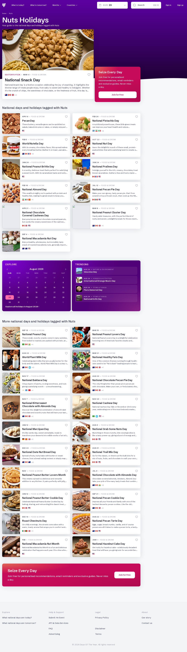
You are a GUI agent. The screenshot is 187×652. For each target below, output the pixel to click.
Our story (146, 617)
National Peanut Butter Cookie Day (42, 497)
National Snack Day (22, 80)
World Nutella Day (32, 143)
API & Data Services (58, 623)
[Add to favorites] (89, 75)
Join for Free (118, 95)
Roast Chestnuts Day (34, 520)
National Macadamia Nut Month (40, 543)
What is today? (17, 5)
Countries (71, 5)
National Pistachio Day (105, 120)
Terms (98, 634)
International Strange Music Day (99, 281)
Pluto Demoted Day (93, 290)
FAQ (51, 628)
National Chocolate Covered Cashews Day (35, 214)
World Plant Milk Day (34, 357)
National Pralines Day (105, 166)
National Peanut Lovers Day (108, 334)
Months (56, 5)
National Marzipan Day (35, 429)
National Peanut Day (34, 334)
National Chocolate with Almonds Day (114, 474)
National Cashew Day (104, 403)
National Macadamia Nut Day (39, 238)
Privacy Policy (102, 617)
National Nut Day (102, 143)
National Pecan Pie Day (106, 189)
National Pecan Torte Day (107, 520)
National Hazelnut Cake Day (108, 543)
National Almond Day (34, 189)
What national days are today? (17, 617)
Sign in (168, 5)
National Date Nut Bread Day (39, 452)
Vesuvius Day (90, 272)
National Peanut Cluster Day (109, 212)
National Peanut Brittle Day (38, 166)
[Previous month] (7, 269)
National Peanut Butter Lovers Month (44, 474)
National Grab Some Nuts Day (109, 429)
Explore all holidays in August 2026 (21, 306)
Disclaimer (100, 628)
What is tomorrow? (38, 5)
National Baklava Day (34, 380)
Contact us (147, 623)
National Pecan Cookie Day (108, 497)
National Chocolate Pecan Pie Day (112, 380)
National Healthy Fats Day (107, 357)
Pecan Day (28, 120)
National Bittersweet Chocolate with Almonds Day (39, 404)
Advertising (54, 634)
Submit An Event (56, 617)
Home (4, 13)
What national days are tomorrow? (19, 623)
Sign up (180, 5)
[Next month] (65, 269)
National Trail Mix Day (105, 452)
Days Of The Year (88, 644)
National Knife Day (93, 299)
